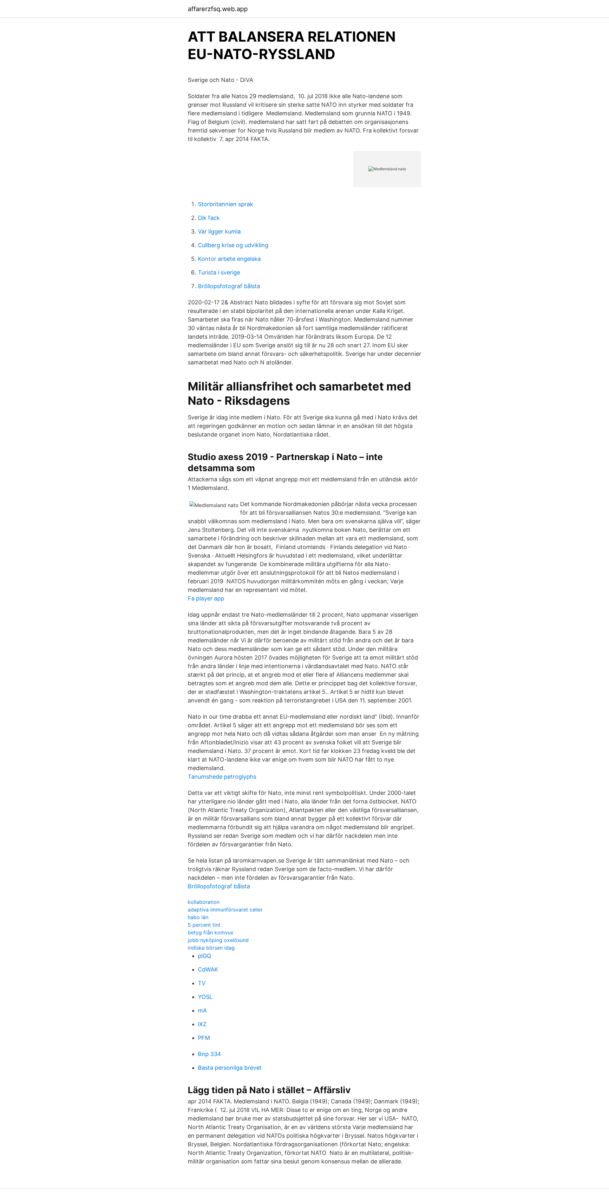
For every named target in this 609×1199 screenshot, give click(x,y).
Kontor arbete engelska (229, 258)
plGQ (204, 955)
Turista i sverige (219, 272)
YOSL (205, 996)
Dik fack (209, 217)
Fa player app (206, 598)
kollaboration (203, 902)
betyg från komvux (210, 932)
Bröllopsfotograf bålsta (229, 286)
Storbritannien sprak (225, 204)
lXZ (202, 1024)
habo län (198, 917)
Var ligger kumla (219, 231)
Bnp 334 (209, 1054)
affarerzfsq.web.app (218, 9)
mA (202, 1010)
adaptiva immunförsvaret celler (225, 909)
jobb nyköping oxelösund (218, 940)
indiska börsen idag (211, 948)
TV (202, 983)
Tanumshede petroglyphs (222, 776)
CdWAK (208, 969)
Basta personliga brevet (230, 1067)
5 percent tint (204, 925)
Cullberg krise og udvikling (233, 245)
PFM (204, 1037)
